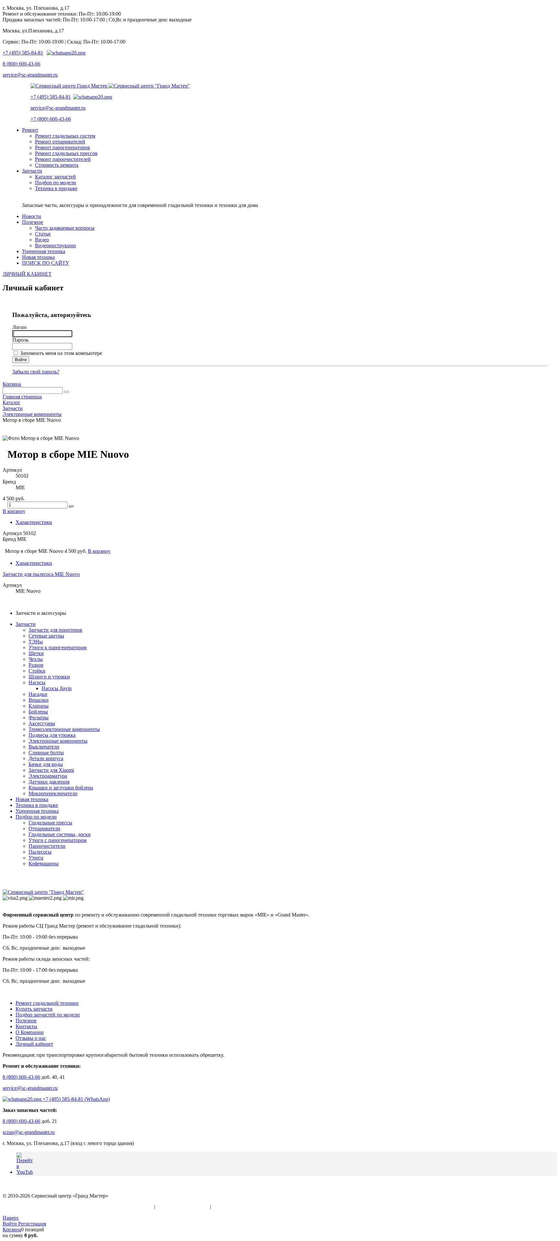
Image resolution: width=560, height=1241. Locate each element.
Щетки (36, 653)
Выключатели (44, 746)
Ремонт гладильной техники (47, 1003)
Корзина (12, 384)
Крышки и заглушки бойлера (61, 787)
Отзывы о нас (31, 1038)
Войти (10, 1223)
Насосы (37, 682)
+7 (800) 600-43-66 (50, 119)
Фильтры (39, 717)
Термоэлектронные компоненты (64, 729)
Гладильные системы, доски (60, 834)
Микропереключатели (53, 793)
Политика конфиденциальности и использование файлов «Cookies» (78, 1207)
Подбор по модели (36, 817)
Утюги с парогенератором (58, 840)
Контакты (26, 1026)
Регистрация (32, 1223)
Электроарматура (48, 776)
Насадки (38, 694)
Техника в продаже (37, 805)
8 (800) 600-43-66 (21, 64)
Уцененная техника (37, 811)
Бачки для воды (46, 764)
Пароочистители (47, 846)
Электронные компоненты (58, 741)
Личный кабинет (34, 1044)
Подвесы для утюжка (52, 735)
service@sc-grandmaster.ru (30, 75)
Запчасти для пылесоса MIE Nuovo (41, 574)
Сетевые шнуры (46, 636)
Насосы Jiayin (56, 688)
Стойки (37, 671)
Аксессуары (42, 723)
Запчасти (26, 624)
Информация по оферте (183, 1207)
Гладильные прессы (50, 822)
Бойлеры (38, 711)
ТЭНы (36, 641)
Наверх (11, 1218)
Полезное (26, 1020)
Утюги (36, 857)
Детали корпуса (46, 758)
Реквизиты (224, 1207)
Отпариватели (44, 828)
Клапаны (39, 706)
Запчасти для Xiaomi (51, 770)
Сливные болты (46, 752)
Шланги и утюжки (49, 676)
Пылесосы (40, 852)
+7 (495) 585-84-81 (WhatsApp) (75, 1099)
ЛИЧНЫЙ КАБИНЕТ (27, 274)
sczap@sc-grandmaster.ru (29, 1132)
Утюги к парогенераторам (58, 647)
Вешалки (39, 700)
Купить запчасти (34, 1009)
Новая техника (32, 799)
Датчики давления (49, 782)
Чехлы (36, 659)
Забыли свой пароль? (35, 371)
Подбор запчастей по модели (48, 1014)
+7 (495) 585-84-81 (23, 52)
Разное (36, 665)
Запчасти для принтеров (55, 630)
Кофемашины (44, 863)
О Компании (30, 1032)
